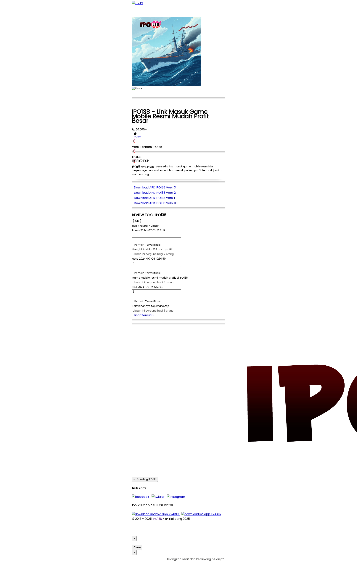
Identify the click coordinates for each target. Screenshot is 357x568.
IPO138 (157, 519)
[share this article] (137, 89)
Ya (212, 564)
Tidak (218, 564)
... (219, 252)
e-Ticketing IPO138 (145, 479)
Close (137, 547)
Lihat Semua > (144, 315)
